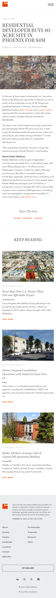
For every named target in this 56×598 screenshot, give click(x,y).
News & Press (20, 47)
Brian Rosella (26, 110)
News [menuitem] (30, 542)
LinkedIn (38, 218)
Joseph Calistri (45, 110)
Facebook (27, 218)
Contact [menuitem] (6, 552)
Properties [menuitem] (32, 532)
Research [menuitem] (32, 537)
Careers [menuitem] (5, 537)
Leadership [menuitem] (7, 542)
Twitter (17, 218)
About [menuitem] (5, 527)
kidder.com (30, 197)
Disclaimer (33, 592)
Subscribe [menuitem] (6, 557)
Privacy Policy (24, 592)
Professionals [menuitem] (34, 527)
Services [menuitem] (5, 532)
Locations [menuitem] (6, 547)
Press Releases (35, 47)
